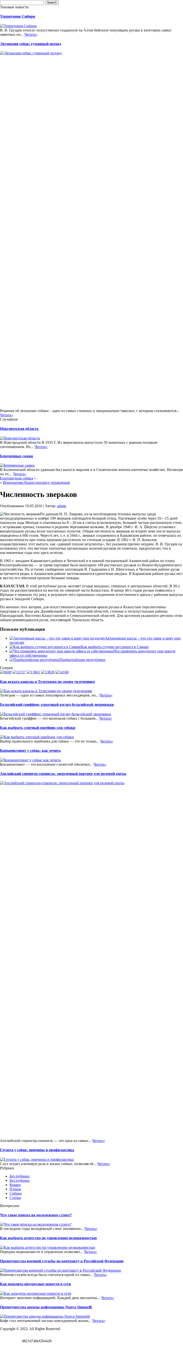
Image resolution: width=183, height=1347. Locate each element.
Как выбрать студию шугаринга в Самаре (115, 647)
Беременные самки (16, 456)
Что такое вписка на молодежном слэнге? (36, 1215)
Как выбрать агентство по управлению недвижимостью (48, 1238)
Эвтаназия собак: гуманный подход (30, 44)
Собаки (16, 1193)
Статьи (15, 1198)
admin (61, 506)
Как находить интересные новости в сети (35, 1284)
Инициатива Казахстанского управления (36, 482)
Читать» (30, 34)
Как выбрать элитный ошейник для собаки (37, 728)
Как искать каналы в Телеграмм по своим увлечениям (47, 682)
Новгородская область (19, 429)
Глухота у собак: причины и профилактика (37, 1150)
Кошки (15, 1185)
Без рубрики (20, 1176)
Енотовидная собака (16, 478)
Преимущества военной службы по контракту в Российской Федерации (61, 1261)
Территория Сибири (17, 16)
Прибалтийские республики (82, 660)
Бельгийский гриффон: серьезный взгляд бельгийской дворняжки (57, 704)
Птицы (15, 1189)
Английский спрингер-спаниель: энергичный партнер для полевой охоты (63, 774)
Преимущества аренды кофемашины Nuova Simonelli (46, 1307)
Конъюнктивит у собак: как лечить (30, 750)
